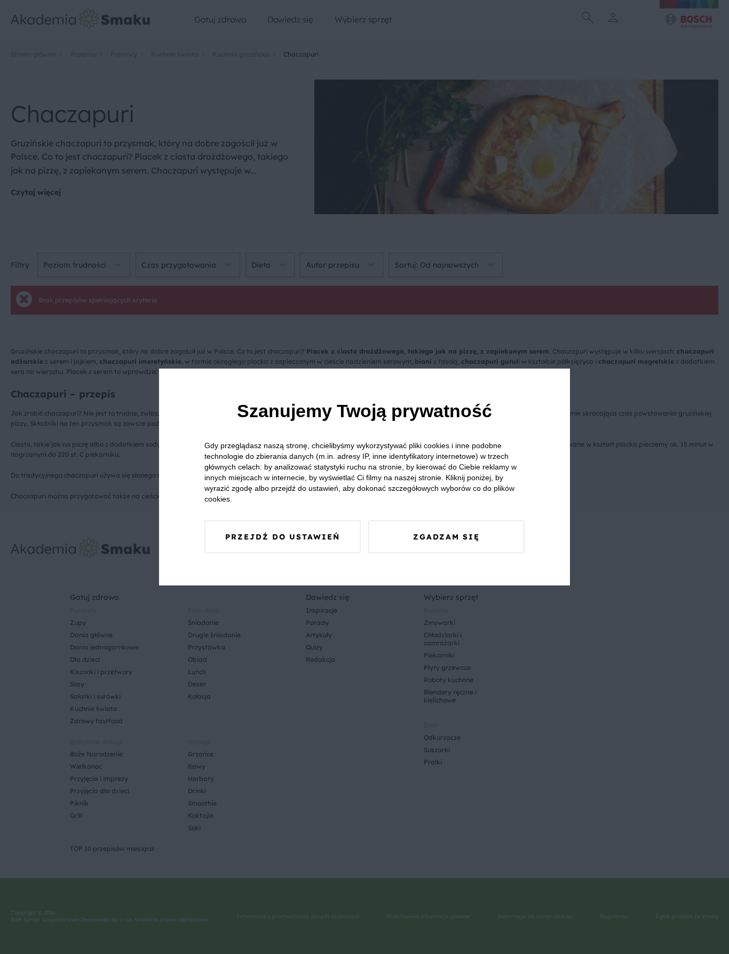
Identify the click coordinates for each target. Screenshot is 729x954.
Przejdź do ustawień (282, 537)
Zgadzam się (446, 537)
